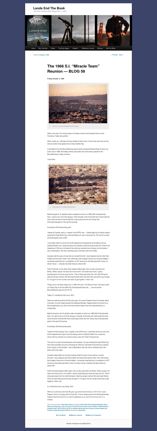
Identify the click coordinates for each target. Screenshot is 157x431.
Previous (114, 55)
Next (121, 55)
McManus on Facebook (93, 415)
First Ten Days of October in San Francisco (75, 406)
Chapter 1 (75, 48)
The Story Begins (63, 48)
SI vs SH (67, 408)
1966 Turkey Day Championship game (91, 404)
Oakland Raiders (103, 406)
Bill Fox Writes (110, 48)
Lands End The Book (49, 8)
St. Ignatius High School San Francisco (83, 408)
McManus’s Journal (88, 48)
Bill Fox (68, 410)
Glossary (100, 48)
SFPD (63, 408)
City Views (65, 404)
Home (33, 48)
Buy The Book (43, 48)
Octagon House (52, 408)
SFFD (59, 408)
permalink (82, 410)
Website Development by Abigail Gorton (78, 423)
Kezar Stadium (93, 406)
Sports (71, 404)
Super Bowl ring (59, 410)
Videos (53, 48)
